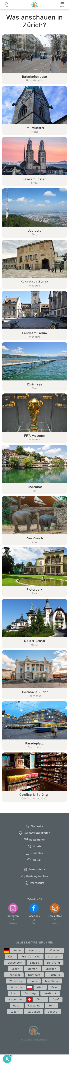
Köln (10, 956)
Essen (16, 968)
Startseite (37, 826)
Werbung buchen (37, 876)
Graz (54, 987)
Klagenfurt (15, 999)
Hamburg (34, 950)
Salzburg (30, 993)
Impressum (37, 882)
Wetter (37, 859)
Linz (13, 993)
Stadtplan (37, 852)
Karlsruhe (17, 987)
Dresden (50, 968)
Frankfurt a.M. (30, 956)
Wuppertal (16, 981)
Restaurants (37, 839)
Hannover (14, 974)
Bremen (32, 968)
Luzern (15, 1011)
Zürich (40, 999)
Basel (16, 1005)
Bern (51, 1005)
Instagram (13, 915)
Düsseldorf (15, 962)
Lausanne (34, 1005)
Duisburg (54, 974)
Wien (40, 987)
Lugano (52, 1011)
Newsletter (55, 915)
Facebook (34, 915)
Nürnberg (34, 974)
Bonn (34, 981)
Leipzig (34, 962)
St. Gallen (33, 1011)
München (54, 950)
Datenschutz (37, 869)
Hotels (37, 846)
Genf (56, 999)
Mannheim (51, 981)
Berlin (17, 950)
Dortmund (53, 962)
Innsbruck (50, 993)
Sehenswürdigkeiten (37, 832)
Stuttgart (54, 956)
